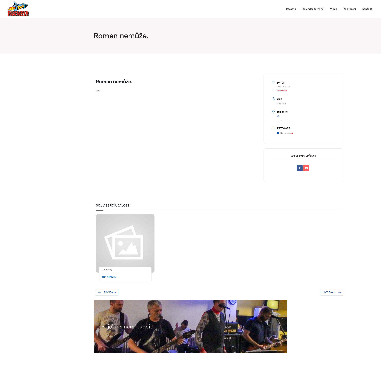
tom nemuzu (109, 276)
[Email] (306, 168)
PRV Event (110, 292)
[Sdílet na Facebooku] (300, 168)
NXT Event (329, 292)
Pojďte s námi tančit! (127, 326)
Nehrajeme (285, 133)
